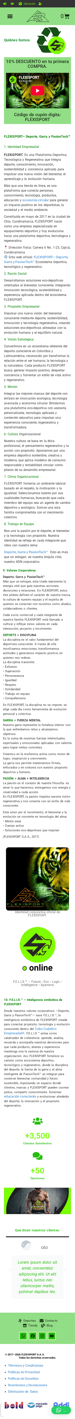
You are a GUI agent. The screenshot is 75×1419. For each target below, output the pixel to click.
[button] (10, 16)
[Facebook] (33, 1336)
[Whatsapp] (23, 1336)
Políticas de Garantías (23, 1378)
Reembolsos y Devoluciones (27, 1385)
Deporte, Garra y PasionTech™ (26, 552)
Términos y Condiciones (25, 1365)
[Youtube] (52, 1336)
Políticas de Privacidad (24, 1372)
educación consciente (20, 1096)
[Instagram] (42, 1336)
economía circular (35, 200)
